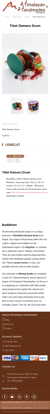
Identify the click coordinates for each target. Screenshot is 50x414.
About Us (9, 324)
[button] (47, 6)
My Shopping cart (13, 346)
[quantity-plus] (17, 160)
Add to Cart (17, 156)
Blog (7, 320)
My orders (9, 350)
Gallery (8, 328)
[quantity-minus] (10, 160)
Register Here (11, 341)
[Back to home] (24, 6)
